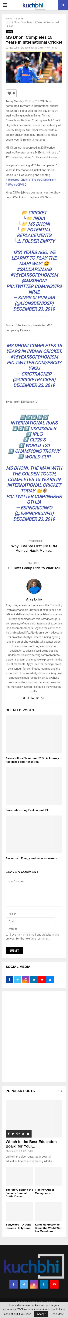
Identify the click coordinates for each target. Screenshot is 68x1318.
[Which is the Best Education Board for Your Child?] (34, 1119)
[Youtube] (54, 1284)
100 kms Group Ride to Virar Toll (34, 568)
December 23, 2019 (34, 309)
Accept (41, 1314)
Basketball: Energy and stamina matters (31, 858)
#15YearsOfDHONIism (42, 179)
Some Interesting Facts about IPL (27, 810)
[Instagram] (34, 1284)
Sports (9, 32)
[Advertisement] (34, 1037)
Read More (57, 1314)
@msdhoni (34, 280)
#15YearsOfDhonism (34, 275)
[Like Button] (9, 93)
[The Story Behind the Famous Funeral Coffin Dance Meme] (19, 1176)
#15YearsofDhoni (17, 179)
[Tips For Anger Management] (48, 1176)
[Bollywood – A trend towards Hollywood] (19, 1211)
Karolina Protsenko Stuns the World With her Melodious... (48, 1228)
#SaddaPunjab (34, 269)
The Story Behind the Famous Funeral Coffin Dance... (19, 1193)
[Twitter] (24, 1284)
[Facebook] (13, 1284)
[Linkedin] (44, 1284)
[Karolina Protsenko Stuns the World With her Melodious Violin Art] (48, 1211)
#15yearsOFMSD (16, 184)
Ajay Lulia (14, 47)
